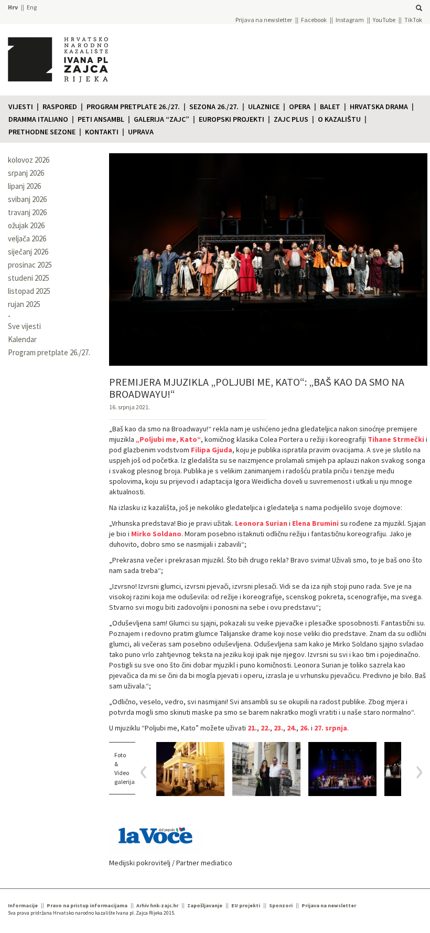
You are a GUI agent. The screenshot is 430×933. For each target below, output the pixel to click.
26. (304, 728)
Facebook (314, 20)
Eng (32, 7)
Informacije (23, 905)
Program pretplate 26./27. (133, 106)
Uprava (141, 131)
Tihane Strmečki (396, 439)
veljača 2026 (27, 238)
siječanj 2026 (28, 252)
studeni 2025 (28, 278)
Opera (299, 106)
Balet (330, 106)
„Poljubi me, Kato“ (168, 439)
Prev (147, 772)
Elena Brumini (315, 523)
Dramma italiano (38, 119)
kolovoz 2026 (28, 160)
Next (415, 772)
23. (278, 728)
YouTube (384, 20)
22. (265, 728)
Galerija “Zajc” (161, 119)
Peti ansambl (101, 119)
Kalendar (22, 339)
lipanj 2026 (24, 186)
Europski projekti (231, 119)
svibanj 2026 (27, 199)
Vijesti (20, 106)
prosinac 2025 (30, 265)
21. (252, 728)
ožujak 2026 (26, 225)
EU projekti (245, 905)
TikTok (413, 20)
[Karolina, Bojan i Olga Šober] (266, 769)
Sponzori (281, 905)
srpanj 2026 (26, 173)
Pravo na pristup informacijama (87, 905)
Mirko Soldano (156, 533)
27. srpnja (330, 728)
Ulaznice (264, 106)
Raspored (59, 106)
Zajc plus (291, 119)
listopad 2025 (29, 291)
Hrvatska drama (379, 106)
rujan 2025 (24, 304)
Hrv (13, 7)
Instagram (350, 20)
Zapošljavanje (204, 905)
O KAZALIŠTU (339, 119)
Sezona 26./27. (214, 106)
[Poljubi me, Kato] (190, 769)
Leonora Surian (261, 523)
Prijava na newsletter (263, 20)
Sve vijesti (24, 326)
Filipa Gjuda (210, 449)
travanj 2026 (27, 212)
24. (291, 728)
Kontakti (102, 131)
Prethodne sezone (42, 131)
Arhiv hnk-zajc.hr (157, 905)
